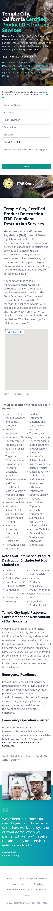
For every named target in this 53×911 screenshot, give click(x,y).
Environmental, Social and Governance (26, 889)
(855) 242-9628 (36, 739)
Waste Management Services (32, 878)
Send (26, 166)
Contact (27, 895)
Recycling (38, 884)
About (9, 878)
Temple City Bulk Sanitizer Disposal (18, 756)
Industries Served (19, 884)
